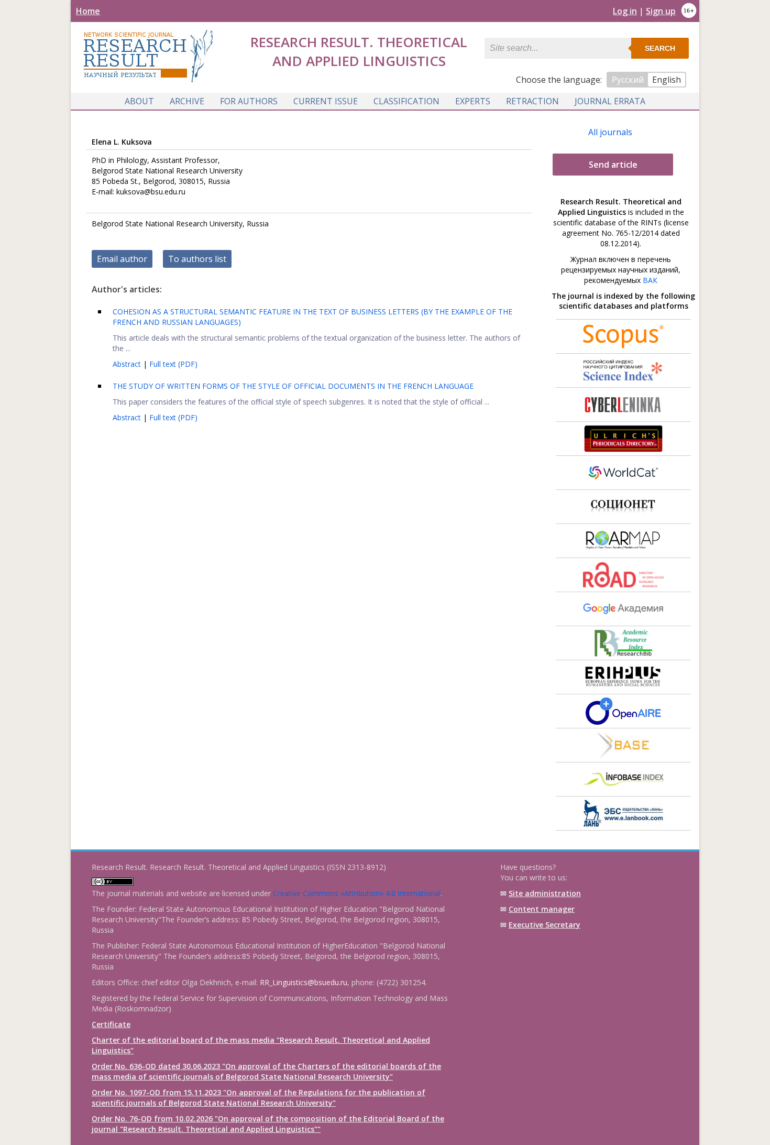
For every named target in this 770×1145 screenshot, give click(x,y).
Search (660, 48)
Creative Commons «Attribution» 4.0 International (357, 893)
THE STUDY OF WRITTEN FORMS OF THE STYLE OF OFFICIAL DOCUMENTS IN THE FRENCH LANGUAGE (293, 386)
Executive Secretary (544, 925)
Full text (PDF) (173, 364)
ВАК (650, 280)
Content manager (542, 909)
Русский (628, 79)
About (139, 101)
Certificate (111, 1024)
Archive (187, 101)
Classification (406, 101)
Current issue (325, 101)
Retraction (532, 101)
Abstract (128, 364)
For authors (249, 101)
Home (88, 11)
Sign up (661, 11)
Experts (472, 101)
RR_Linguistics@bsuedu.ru (303, 982)
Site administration (545, 893)
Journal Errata (610, 101)
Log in (625, 11)
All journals (610, 132)
